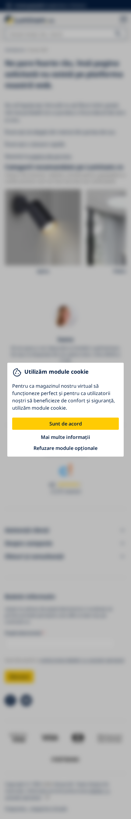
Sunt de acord (65, 423)
